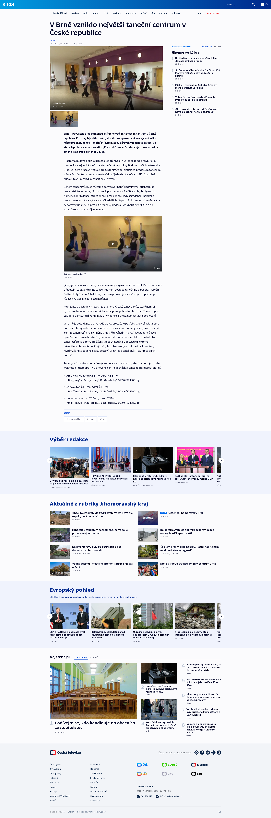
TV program (55, 764)
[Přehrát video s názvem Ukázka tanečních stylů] (113, 244)
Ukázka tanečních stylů (73, 274)
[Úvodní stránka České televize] (65, 752)
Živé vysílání (55, 768)
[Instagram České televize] (196, 752)
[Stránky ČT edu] (196, 773)
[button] (113, 244)
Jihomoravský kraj (73, 419)
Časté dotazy (96, 796)
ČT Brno (53, 40)
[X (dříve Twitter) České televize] (213, 752)
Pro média (95, 764)
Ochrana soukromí (85, 812)
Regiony (117, 13)
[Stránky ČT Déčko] (142, 773)
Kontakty (95, 800)
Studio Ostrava (97, 777)
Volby (85, 13)
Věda (152, 13)
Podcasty (175, 13)
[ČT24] (8, 4)
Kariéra (93, 786)
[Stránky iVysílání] (199, 764)
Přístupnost (101, 812)
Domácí (96, 13)
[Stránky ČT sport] (169, 764)
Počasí (143, 13)
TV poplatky (55, 773)
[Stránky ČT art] (167, 773)
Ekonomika (130, 13)
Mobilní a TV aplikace (60, 796)
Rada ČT (94, 782)
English (71, 812)
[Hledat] (253, 4)
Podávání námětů (98, 791)
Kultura (163, 13)
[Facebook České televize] (202, 752)
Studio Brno (96, 773)
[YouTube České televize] (208, 752)
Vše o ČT (54, 800)
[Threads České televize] (219, 752)
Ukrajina (75, 13)
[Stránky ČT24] (142, 764)
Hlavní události (59, 13)
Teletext (54, 777)
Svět (106, 13)
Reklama (94, 768)
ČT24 (102, 419)
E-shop (53, 791)
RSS (219, 812)
